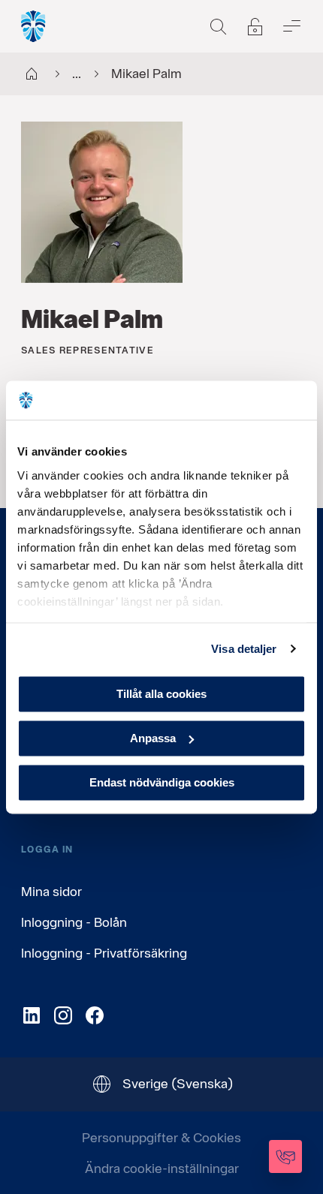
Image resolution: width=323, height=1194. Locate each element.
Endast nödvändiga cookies (161, 782)
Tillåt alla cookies (161, 693)
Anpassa (153, 738)
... (76, 73)
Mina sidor (51, 891)
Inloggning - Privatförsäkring (104, 953)
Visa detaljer (243, 648)
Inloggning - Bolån (74, 922)
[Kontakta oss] (285, 1156)
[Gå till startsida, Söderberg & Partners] (34, 26)
